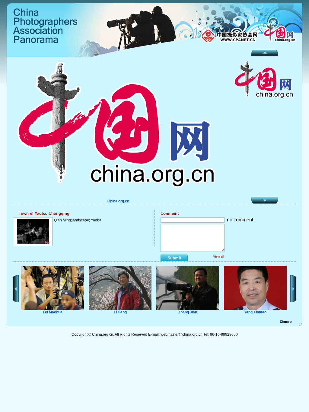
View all (218, 256)
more (287, 322)
